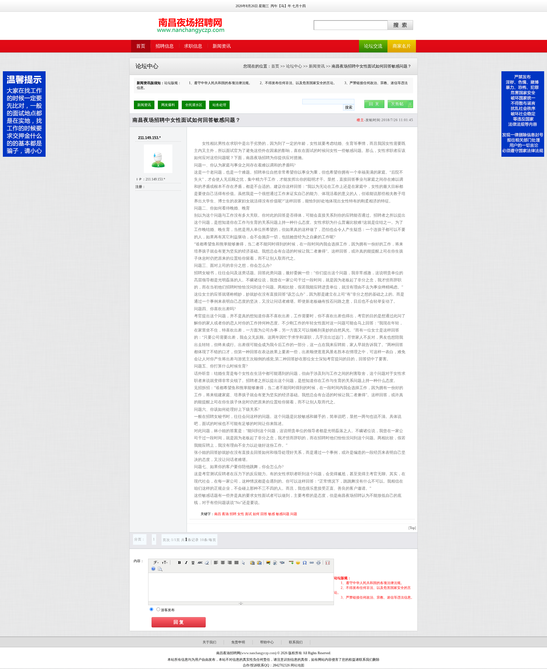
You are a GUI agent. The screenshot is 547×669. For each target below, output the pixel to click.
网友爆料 (168, 105)
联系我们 (296, 642)
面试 (248, 514)
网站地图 (297, 665)
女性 (240, 514)
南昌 (217, 514)
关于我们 (209, 642)
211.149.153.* (155, 179)
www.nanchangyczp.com (258, 653)
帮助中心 (267, 642)
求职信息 (193, 46)
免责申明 (238, 642)
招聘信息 (165, 46)
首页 (140, 46)
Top (412, 528)
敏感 (271, 514)
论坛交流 (373, 46)
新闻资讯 (222, 46)
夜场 (225, 514)
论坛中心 (294, 66)
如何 (256, 514)
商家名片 (402, 46)
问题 (293, 514)
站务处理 (219, 105)
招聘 (233, 514)
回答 (263, 514)
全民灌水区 (193, 105)
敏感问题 (282, 514)
